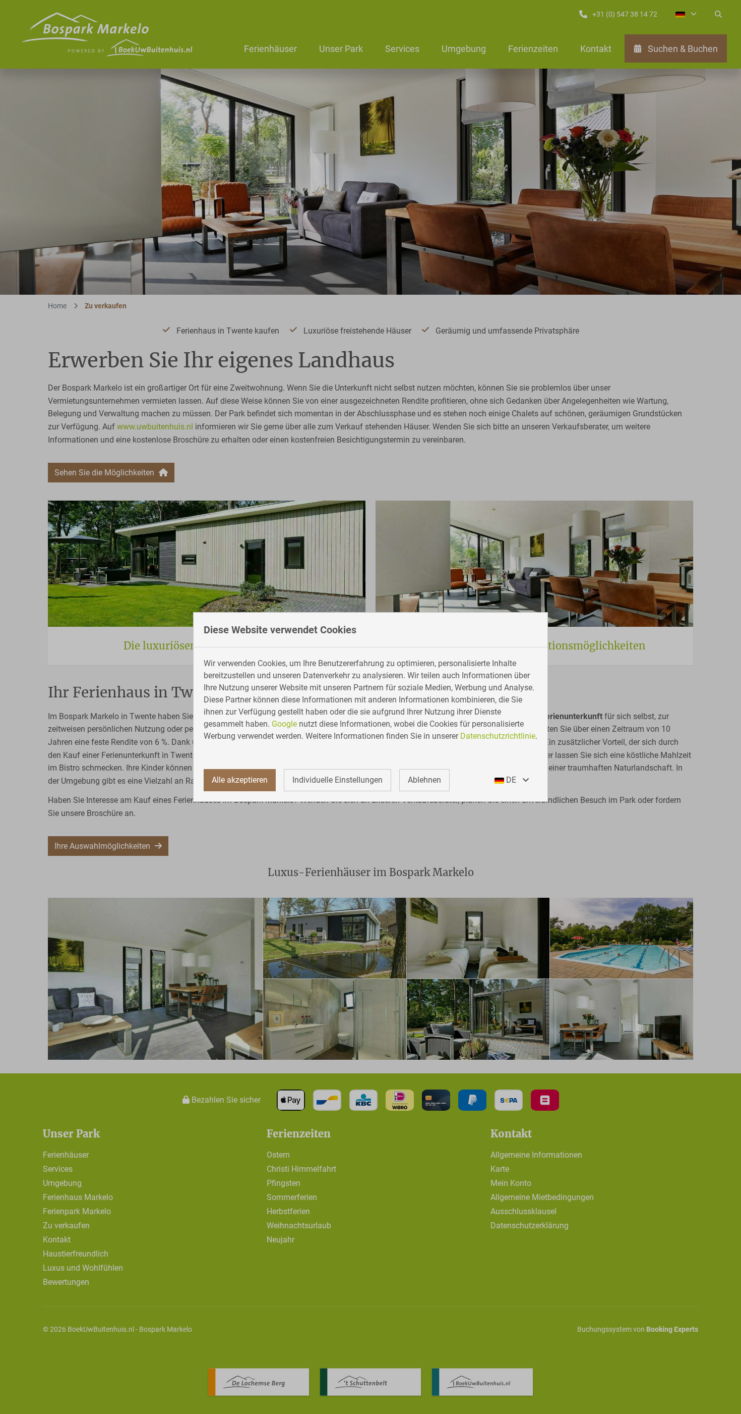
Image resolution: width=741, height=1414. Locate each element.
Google (284, 724)
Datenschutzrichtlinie (497, 736)
